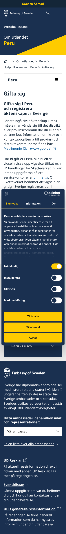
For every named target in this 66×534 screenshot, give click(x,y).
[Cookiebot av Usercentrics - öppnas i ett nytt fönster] (46, 193)
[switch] (56, 278)
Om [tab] (54, 203)
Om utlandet (25, 61)
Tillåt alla (33, 316)
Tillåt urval (33, 327)
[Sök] (48, 13)
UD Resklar (13, 460)
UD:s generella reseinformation (30, 509)
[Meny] (57, 13)
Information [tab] (33, 203)
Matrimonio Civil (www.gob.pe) (27, 148)
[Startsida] (7, 61)
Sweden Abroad (33, 4)
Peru (42, 61)
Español (23, 27)
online (38, 177)
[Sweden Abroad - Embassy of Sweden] (22, 13)
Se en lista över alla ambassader (29, 444)
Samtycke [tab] (12, 203)
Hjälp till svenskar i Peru (20, 67)
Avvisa (33, 337)
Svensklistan (14, 484)
